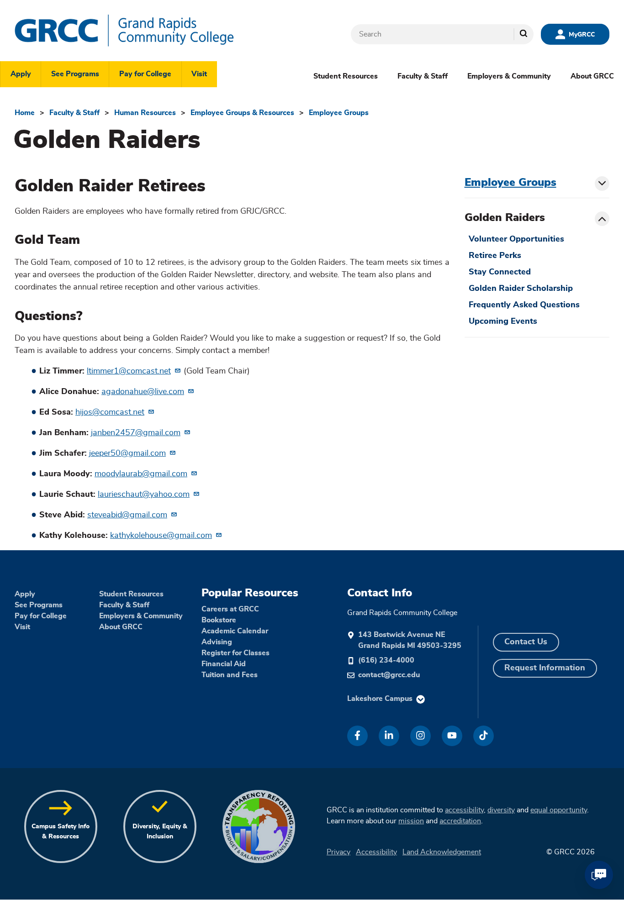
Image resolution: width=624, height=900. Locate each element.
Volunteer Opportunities (516, 239)
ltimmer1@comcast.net (129, 371)
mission (411, 821)
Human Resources (145, 112)
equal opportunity (558, 810)
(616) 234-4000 (386, 660)
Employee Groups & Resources (242, 112)
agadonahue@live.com (142, 392)
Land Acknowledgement (441, 852)
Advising (216, 642)
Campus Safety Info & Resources (61, 831)
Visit (199, 74)
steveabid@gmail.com (127, 515)
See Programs (75, 74)
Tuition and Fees (229, 675)
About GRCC (592, 76)
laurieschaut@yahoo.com (144, 494)
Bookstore (218, 620)
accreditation (460, 821)
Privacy (338, 852)
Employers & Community (509, 76)
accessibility (464, 810)
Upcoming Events (503, 321)
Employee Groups (339, 112)
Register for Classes (235, 653)
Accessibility (376, 852)
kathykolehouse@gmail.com (161, 536)
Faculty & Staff (422, 76)
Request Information (544, 668)
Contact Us (525, 642)
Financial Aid (223, 664)
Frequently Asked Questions (524, 305)
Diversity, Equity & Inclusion (159, 831)
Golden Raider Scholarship (521, 288)
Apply (21, 74)
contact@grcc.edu (389, 675)
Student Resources (345, 76)
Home (25, 112)
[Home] (152, 31)
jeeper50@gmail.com (127, 453)
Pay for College (145, 74)
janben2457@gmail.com (135, 433)
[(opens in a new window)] (357, 736)
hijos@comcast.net (109, 412)
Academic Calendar (234, 631)
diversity (501, 810)
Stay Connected (500, 272)
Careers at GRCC (230, 609)
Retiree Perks (495, 256)
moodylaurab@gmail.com (141, 474)
